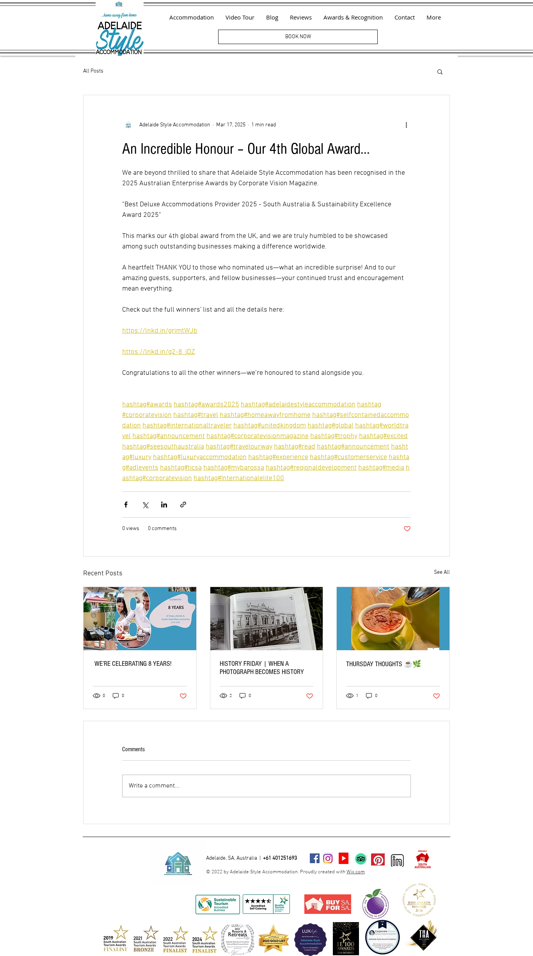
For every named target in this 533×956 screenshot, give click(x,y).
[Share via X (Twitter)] (145, 504)
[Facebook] (315, 858)
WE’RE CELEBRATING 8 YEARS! (132, 664)
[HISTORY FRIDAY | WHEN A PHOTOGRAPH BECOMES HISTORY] (266, 618)
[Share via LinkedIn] (164, 504)
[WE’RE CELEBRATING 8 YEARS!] (140, 618)
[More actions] (406, 124)
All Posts (93, 71)
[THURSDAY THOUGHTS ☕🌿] (393, 618)
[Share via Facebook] (126, 504)
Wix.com (355, 872)
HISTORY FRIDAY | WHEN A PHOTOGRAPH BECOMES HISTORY (262, 668)
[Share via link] (183, 504)
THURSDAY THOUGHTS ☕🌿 (383, 664)
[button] (440, 71)
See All (442, 572)
